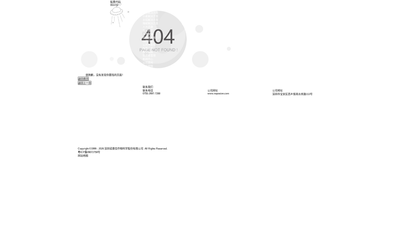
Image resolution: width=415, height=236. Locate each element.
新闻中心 (148, 59)
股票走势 (148, 48)
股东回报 (148, 52)
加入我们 (148, 30)
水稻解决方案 (150, 19)
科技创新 (148, 9)
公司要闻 (148, 62)
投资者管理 (149, 55)
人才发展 (148, 34)
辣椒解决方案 (150, 23)
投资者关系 (149, 37)
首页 (145, 2)
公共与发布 (149, 44)
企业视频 (148, 66)
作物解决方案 (150, 12)
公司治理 (148, 41)
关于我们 (148, 5)
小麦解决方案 (150, 16)
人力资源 (148, 27)
